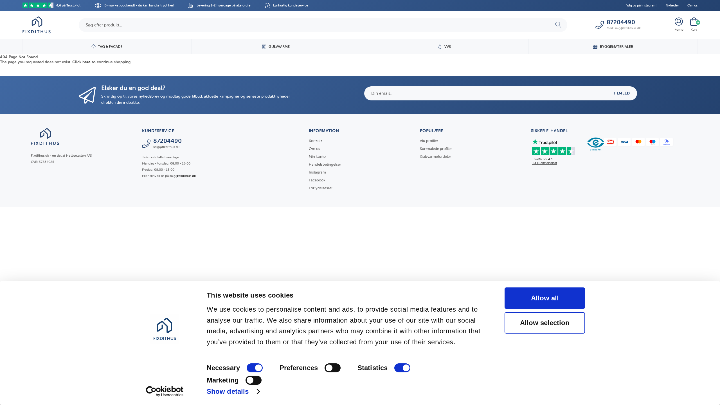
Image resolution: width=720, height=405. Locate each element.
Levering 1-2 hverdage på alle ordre (224, 5)
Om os (692, 5)
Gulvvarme (279, 46)
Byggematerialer (616, 46)
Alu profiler (429, 140)
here (86, 61)
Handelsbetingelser (325, 164)
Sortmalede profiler (436, 148)
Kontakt (315, 140)
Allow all (545, 298)
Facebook (317, 180)
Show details (228, 391)
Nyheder (672, 5)
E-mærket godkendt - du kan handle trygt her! (139, 5)
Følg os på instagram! (641, 5)
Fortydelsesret (320, 188)
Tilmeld (621, 93)
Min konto (317, 156)
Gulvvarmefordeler (435, 156)
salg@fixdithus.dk (183, 176)
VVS (447, 46)
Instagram (317, 172)
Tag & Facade (110, 46)
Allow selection (545, 323)
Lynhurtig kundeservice (290, 5)
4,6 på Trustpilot (68, 5)
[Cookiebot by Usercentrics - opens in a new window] (164, 391)
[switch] (333, 367)
